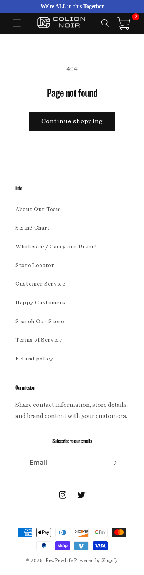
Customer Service (40, 284)
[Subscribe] (113, 463)
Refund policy (34, 359)
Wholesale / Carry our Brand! (55, 246)
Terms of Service (38, 340)
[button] (17, 23)
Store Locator (35, 265)
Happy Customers (40, 303)
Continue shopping (72, 121)
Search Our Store (39, 321)
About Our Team (38, 209)
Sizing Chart (32, 228)
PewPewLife (59, 560)
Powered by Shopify (96, 560)
